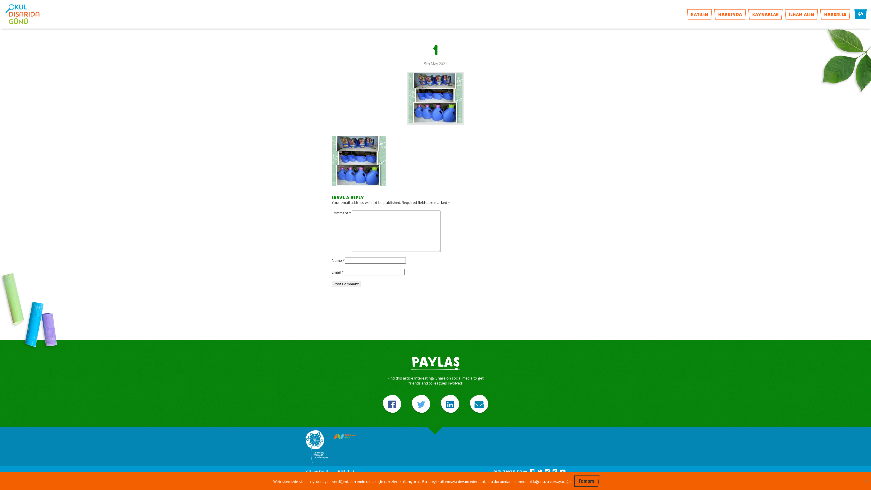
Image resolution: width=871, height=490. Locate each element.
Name (337, 260)
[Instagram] (547, 470)
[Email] (479, 404)
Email (336, 272)
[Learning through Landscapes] (317, 446)
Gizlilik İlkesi (345, 471)
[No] (865, 481)
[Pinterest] (555, 470)
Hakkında (730, 14)
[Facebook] (392, 404)
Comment (341, 213)
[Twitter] (421, 404)
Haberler (835, 14)
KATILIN (699, 14)
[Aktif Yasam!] (345, 437)
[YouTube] (562, 470)
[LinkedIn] (450, 404)
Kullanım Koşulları (318, 471)
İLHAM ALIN (801, 14)
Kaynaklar (765, 14)
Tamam (586, 481)
